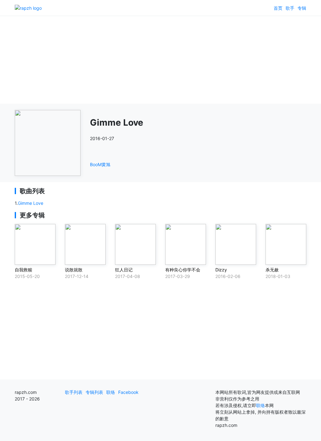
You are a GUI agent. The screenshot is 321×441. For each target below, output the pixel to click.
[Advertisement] (160, 60)
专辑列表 (94, 392)
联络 (110, 392)
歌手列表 (73, 392)
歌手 (290, 8)
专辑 (301, 8)
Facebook (128, 392)
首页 (278, 8)
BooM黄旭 (100, 164)
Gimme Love (30, 203)
